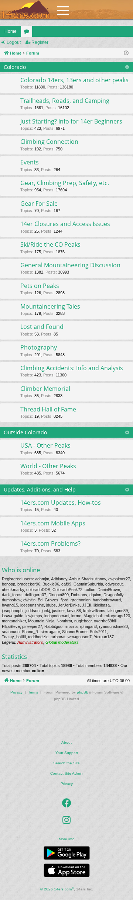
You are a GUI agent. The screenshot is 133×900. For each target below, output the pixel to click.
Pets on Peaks (39, 286)
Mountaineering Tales (50, 306)
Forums (28, 33)
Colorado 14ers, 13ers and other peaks (74, 80)
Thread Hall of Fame (48, 409)
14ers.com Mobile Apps (52, 523)
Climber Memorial (45, 389)
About (66, 742)
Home (10, 31)
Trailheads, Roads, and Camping (64, 101)
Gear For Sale (39, 203)
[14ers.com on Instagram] (66, 820)
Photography (38, 347)
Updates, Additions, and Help (40, 489)
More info (67, 839)
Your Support (66, 753)
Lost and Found (42, 327)
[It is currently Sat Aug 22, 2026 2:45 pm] (126, 53)
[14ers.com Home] (26, 10)
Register (39, 42)
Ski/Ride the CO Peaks (50, 244)
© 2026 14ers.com (57, 888)
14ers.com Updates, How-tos (60, 502)
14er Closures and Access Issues (65, 224)
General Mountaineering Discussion (70, 265)
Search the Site (66, 763)
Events (29, 162)
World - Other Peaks (48, 466)
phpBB (83, 692)
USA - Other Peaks (45, 445)
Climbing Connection (49, 142)
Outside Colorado (25, 432)
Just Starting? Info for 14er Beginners (71, 121)
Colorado (15, 66)
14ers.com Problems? (50, 543)
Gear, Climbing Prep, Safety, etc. (64, 183)
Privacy (67, 784)
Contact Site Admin (66, 773)
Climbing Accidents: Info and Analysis (71, 368)
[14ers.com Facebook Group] (66, 803)
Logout (14, 42)
